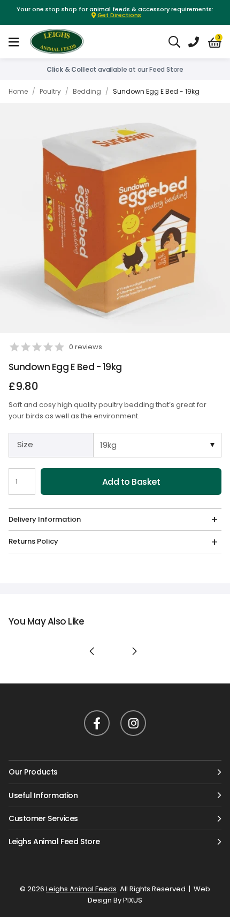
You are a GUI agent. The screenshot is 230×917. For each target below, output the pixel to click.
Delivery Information (45, 519)
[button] (214, 42)
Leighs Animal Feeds (66, 41)
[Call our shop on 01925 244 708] (193, 41)
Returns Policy (33, 541)
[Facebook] (97, 723)
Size (25, 444)
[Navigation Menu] (14, 42)
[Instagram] (133, 723)
